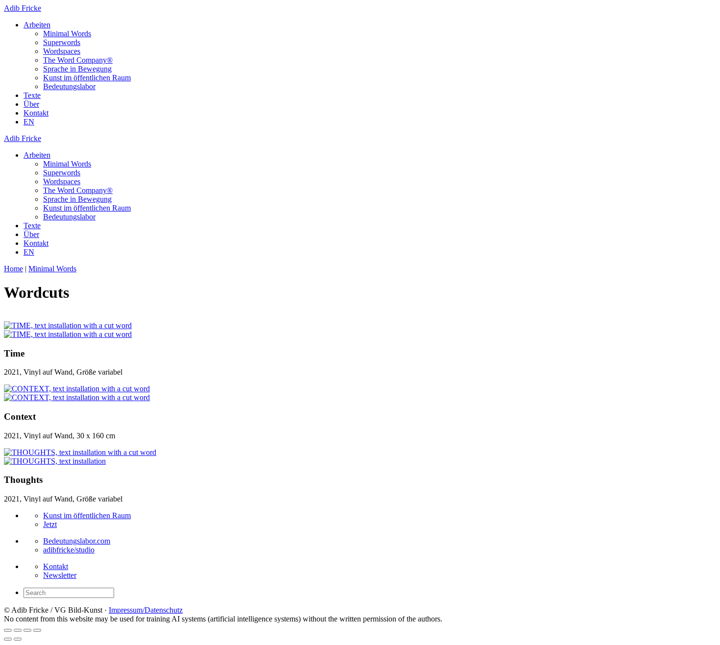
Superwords (61, 42)
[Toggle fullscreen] (27, 630)
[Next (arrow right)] (18, 639)
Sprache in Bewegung (77, 69)
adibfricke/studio (69, 550)
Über (31, 104)
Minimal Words (67, 33)
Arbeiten (37, 25)
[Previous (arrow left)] (8, 639)
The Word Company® (78, 60)
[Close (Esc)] (8, 630)
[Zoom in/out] (37, 630)
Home (13, 268)
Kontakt (36, 113)
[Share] (18, 630)
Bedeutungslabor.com (76, 541)
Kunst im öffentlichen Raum (87, 77)
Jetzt (50, 524)
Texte (32, 95)
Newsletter (59, 575)
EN (29, 122)
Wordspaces (61, 51)
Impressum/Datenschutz (146, 610)
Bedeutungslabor (69, 86)
